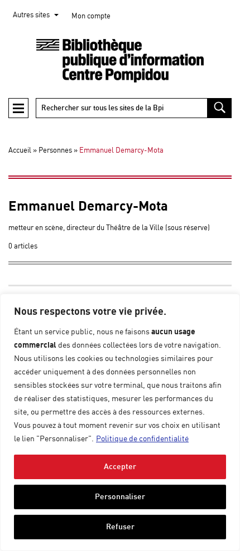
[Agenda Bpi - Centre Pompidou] (120, 61)
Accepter (120, 466)
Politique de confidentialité (142, 439)
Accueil (19, 150)
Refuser (120, 527)
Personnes (55, 150)
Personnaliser (120, 497)
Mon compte (91, 16)
